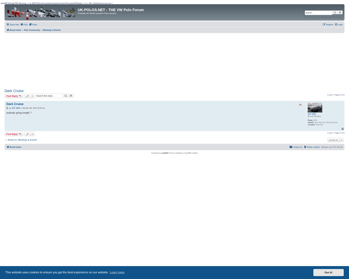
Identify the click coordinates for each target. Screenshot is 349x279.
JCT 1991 (312, 114)
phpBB (165, 153)
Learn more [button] (117, 272)
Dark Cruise (14, 91)
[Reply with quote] (300, 104)
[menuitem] (24, 24)
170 (315, 120)
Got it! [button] (328, 272)
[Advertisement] (114, 60)
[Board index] (41, 12)
